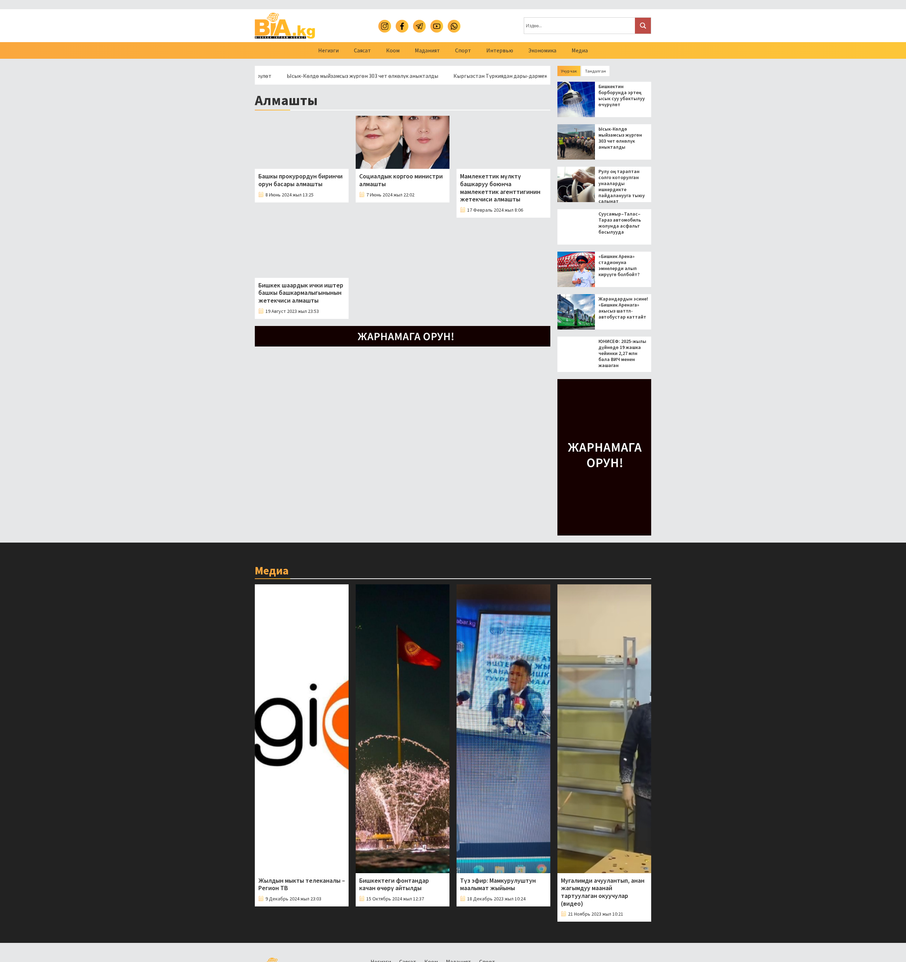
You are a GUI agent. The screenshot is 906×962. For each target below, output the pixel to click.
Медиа (580, 50)
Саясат (362, 50)
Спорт (463, 50)
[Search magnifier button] (643, 26)
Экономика (542, 50)
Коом (393, 50)
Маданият (427, 50)
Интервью (499, 50)
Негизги (328, 50)
